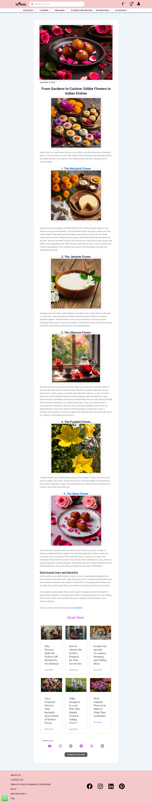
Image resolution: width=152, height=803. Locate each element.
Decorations (102, 10)
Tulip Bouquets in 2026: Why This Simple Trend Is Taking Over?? (74, 710)
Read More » (49, 670)
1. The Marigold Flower (76, 168)
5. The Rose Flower (76, 493)
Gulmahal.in (78, 608)
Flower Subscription (81, 10)
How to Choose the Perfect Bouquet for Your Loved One (75, 654)
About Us (15, 775)
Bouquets (28, 10)
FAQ (12, 798)
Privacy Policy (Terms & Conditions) (30, 784)
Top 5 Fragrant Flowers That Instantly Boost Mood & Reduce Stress (51, 710)
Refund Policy (18, 793)
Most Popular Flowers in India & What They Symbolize (100, 707)
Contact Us (17, 779)
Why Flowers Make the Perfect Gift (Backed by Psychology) (52, 654)
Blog (13, 789)
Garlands (60, 10)
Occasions (120, 10)
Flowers (44, 10)
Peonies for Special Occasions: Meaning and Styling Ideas (100, 654)
